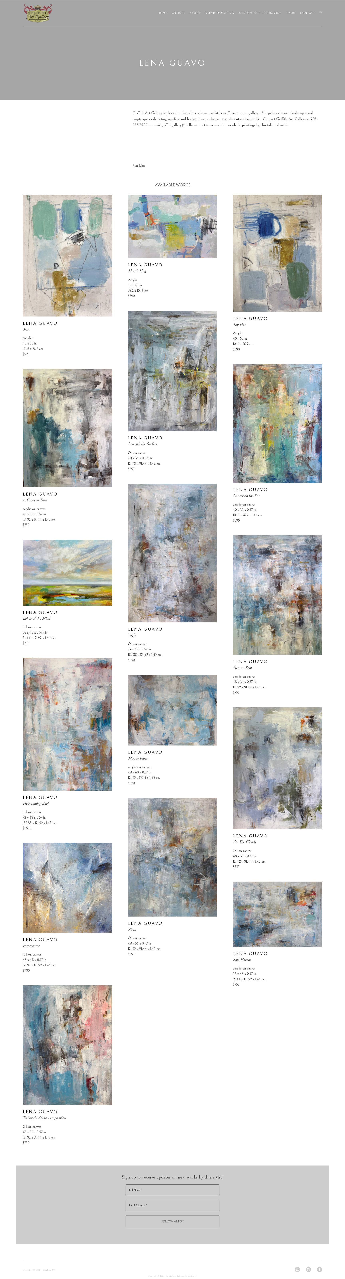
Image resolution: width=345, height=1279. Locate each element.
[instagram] (308, 1269)
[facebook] (319, 1269)
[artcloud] (297, 1269)
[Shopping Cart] (321, 12)
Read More (139, 165)
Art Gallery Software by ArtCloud (181, 1276)
